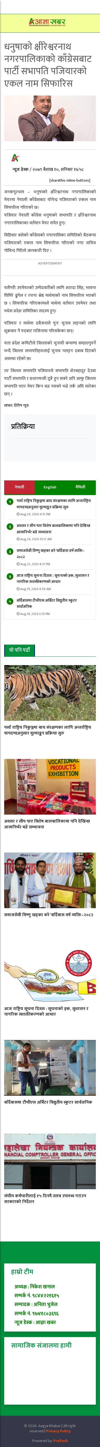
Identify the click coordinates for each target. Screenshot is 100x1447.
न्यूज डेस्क (21, 169)
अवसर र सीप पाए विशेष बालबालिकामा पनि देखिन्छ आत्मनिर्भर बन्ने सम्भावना (53, 528)
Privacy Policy (58, 1431)
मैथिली (80, 487)
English (50, 487)
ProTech (60, 1441)
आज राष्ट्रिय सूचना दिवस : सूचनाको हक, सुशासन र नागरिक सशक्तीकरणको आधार (53, 578)
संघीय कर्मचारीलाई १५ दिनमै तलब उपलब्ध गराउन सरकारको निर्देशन (45, 1199)
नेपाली (19, 487)
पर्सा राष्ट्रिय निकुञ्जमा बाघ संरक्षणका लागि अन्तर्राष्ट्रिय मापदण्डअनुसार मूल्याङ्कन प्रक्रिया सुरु (54, 504)
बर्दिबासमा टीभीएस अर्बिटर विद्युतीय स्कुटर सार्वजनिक (47, 603)
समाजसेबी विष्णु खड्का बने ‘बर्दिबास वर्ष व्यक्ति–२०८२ (51, 553)
